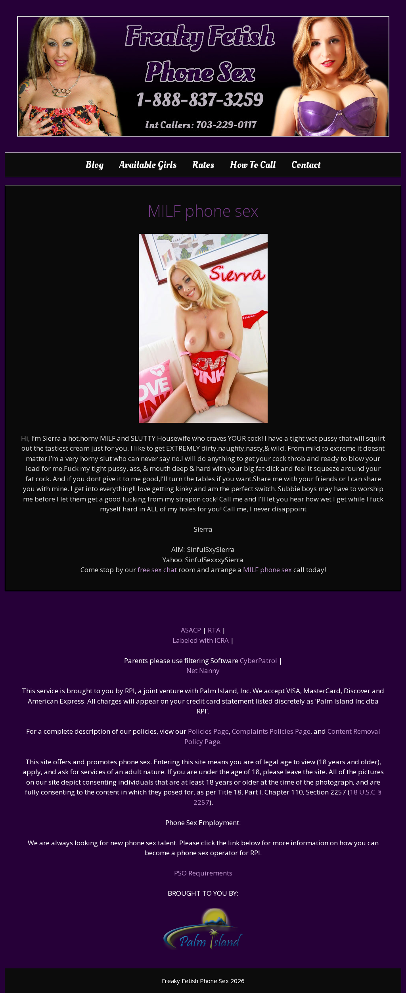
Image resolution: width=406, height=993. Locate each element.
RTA (214, 629)
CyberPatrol (258, 660)
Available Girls (147, 165)
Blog (94, 165)
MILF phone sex (267, 569)
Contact (305, 165)
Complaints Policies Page (271, 731)
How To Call (253, 165)
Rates (203, 165)
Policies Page (208, 731)
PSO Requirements (203, 872)
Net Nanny (203, 670)
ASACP (191, 629)
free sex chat (157, 569)
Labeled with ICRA (200, 640)
